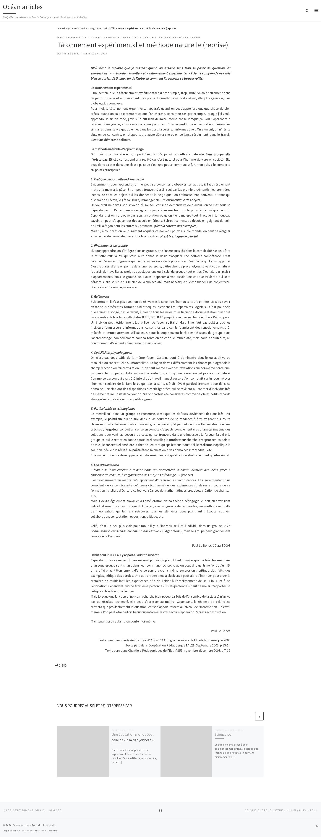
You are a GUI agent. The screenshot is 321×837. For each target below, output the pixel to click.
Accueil (61, 28)
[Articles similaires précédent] (250, 716)
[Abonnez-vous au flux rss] (317, 826)
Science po (223, 734)
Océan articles (20, 825)
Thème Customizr (48, 830)
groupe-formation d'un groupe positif (88, 28)
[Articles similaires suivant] (259, 716)
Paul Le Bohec (70, 53)
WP (18, 830)
